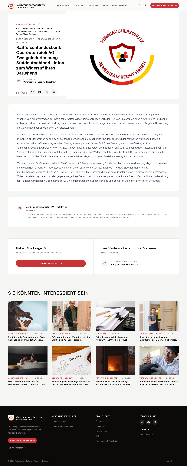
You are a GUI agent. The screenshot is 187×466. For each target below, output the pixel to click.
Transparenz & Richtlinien (107, 441)
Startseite (20, 24)
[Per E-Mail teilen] (54, 92)
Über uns (100, 421)
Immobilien (94, 5)
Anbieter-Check (59, 421)
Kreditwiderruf (34, 24)
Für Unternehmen (15, 448)
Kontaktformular (146, 434)
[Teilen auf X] (46, 92)
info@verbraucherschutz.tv (125, 264)
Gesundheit (79, 5)
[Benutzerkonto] (145, 5)
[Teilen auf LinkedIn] (39, 92)
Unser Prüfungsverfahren (63, 426)
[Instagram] (141, 422)
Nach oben (170, 461)
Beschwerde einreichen (163, 5)
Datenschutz (101, 431)
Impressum (100, 426)
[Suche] (139, 5)
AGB (98, 436)
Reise (105, 5)
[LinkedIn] (155, 422)
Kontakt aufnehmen (49, 263)
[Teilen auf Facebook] (32, 92)
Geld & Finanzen (62, 5)
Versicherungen (119, 5)
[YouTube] (148, 422)
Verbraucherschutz (48, 39)
